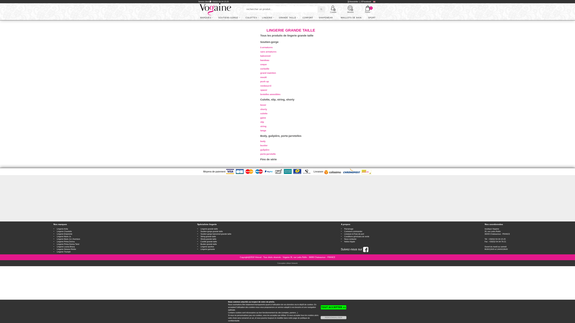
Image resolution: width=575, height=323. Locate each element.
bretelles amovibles (270, 94)
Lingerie (267, 18)
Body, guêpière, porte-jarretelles (280, 135)
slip (262, 122)
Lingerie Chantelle (64, 231)
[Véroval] (215, 9)
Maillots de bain (351, 18)
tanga (263, 130)
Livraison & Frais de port (354, 234)
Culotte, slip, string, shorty (277, 99)
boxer (263, 105)
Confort (308, 18)
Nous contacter (350, 239)
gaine (263, 117)
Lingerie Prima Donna (66, 242)
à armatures (266, 47)
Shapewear (326, 18)
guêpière (264, 149)
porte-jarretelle (268, 154)
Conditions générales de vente (356, 237)
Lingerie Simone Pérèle (66, 249)
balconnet (265, 56)
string (263, 126)
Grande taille (287, 18)
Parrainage (348, 229)
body (262, 141)
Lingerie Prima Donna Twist (68, 244)
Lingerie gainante (208, 249)
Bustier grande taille (209, 244)
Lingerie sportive (207, 247)
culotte (263, 113)
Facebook (367, 2)
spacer (263, 90)
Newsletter (353, 2)
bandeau (264, 60)
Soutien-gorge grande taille (212, 231)
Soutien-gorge (269, 42)
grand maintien (268, 73)
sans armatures (268, 51)
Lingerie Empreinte (64, 234)
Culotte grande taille (209, 242)
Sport (372, 18)
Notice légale (349, 242)
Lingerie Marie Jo (64, 237)
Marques (205, 18)
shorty (263, 109)
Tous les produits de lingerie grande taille (286, 35)
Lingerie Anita (62, 229)
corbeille (264, 68)
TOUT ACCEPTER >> (333, 307)
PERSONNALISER (333, 318)
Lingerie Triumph (64, 252)
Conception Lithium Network (287, 263)
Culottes (251, 18)
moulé (263, 77)
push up (264, 81)
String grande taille (208, 237)
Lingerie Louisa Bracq (66, 247)
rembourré (265, 85)
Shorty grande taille (208, 239)
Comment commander (353, 231)
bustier (264, 145)
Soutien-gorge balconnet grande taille (216, 234)
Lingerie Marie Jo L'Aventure (68, 239)
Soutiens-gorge (228, 18)
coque (263, 64)
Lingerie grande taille (209, 229)
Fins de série (268, 159)
